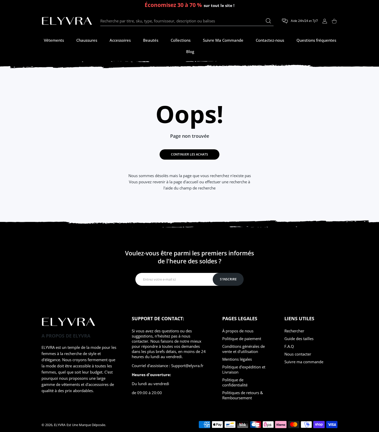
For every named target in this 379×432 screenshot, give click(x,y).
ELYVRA (59, 424)
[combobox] (187, 21)
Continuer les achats (189, 154)
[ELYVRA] (67, 21)
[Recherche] (268, 21)
